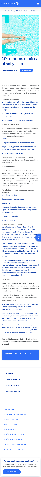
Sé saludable (9, 11)
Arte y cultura (10, 424)
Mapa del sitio (10, 429)
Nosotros (9, 373)
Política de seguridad (13, 439)
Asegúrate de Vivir (13, 392)
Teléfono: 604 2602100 (14, 449)
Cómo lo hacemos (13, 379)
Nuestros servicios (12, 385)
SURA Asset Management (15, 414)
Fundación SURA (11, 419)
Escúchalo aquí (11, 472)
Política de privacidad (14, 434)
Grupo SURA (9, 409)
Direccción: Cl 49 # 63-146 (15, 444)
